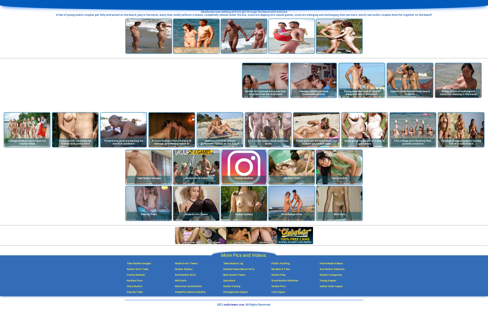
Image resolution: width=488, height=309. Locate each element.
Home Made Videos (331, 263)
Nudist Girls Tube (137, 269)
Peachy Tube (135, 292)
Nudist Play (278, 274)
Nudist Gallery (184, 269)
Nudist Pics (278, 286)
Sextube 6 (229, 280)
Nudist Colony (231, 286)
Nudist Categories (331, 274)
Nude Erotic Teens (186, 263)
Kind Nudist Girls (185, 274)
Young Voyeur (328, 280)
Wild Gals (180, 280)
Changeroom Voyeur (235, 292)
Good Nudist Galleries (284, 280)
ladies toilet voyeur (331, 286)
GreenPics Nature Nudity (190, 292)
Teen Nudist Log (233, 263)
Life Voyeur (278, 292)
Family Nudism (136, 274)
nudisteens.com (234, 304)
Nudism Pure (134, 280)
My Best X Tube (280, 269)
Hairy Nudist (134, 286)
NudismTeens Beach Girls (238, 269)
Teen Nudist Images (139, 263)
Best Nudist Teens (234, 274)
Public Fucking (280, 263)
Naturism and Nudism (188, 286)
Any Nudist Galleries (332, 269)
